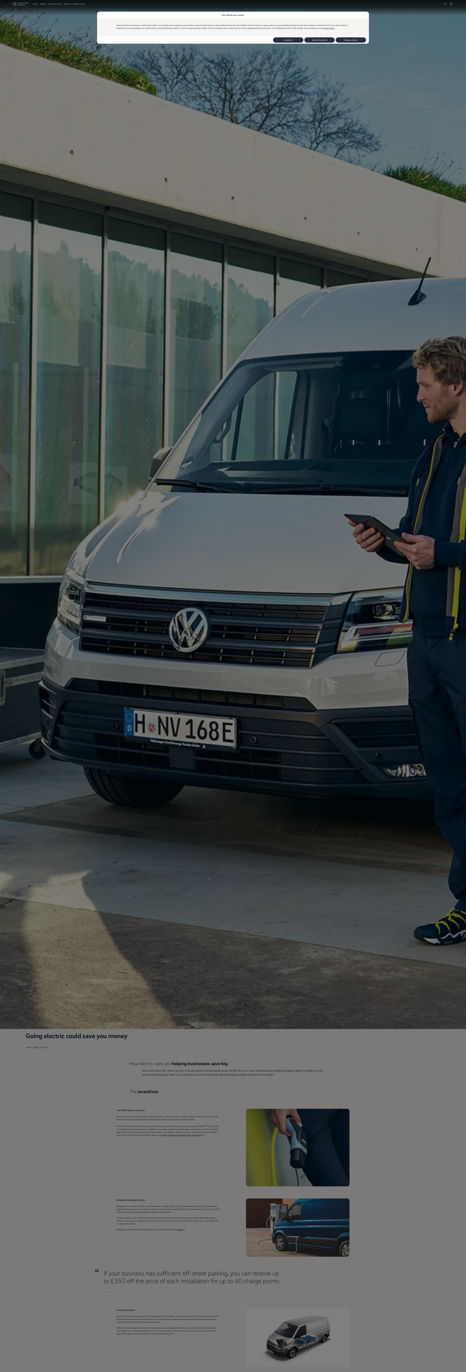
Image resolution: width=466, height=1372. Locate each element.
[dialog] (233, 686)
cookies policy (329, 28)
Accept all (288, 40)
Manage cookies (351, 40)
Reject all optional (319, 40)
